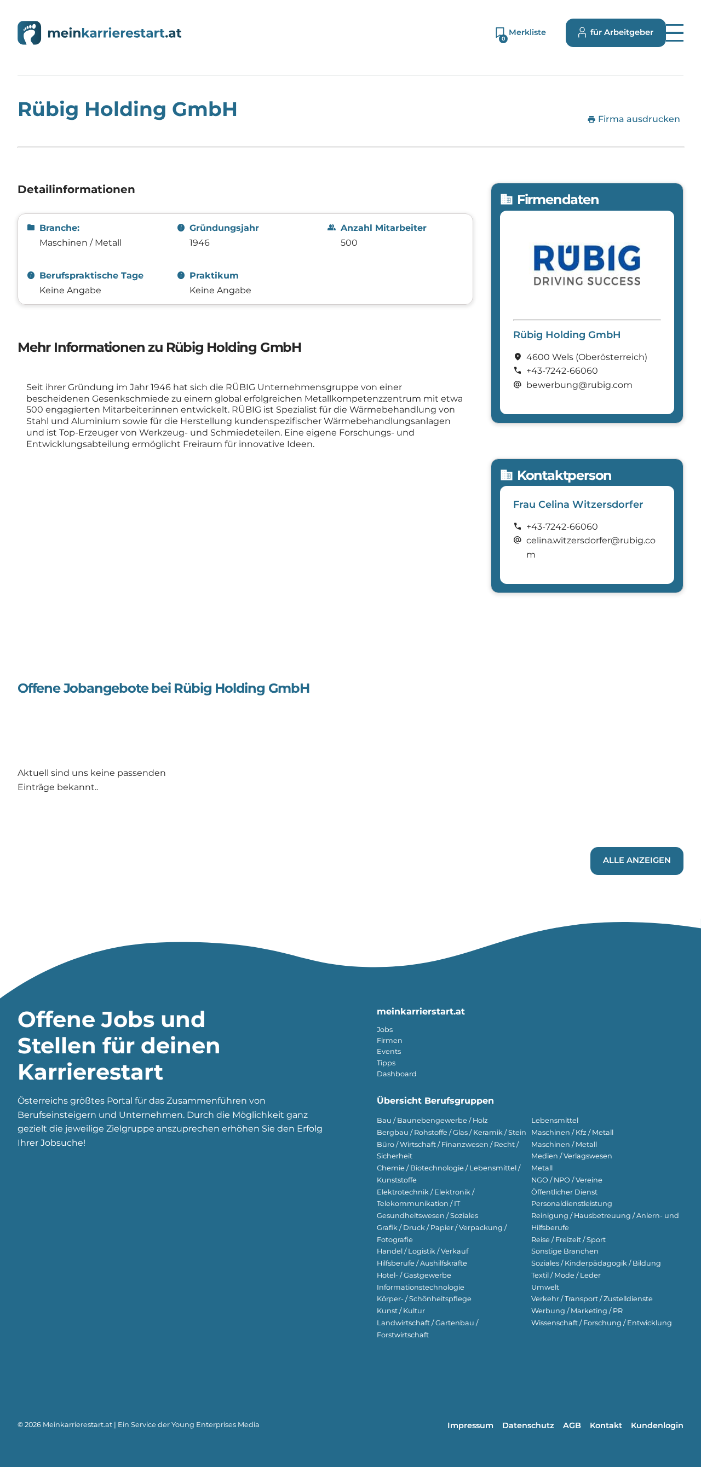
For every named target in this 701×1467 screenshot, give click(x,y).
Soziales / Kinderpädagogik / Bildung (596, 1263)
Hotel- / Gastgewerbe (414, 1275)
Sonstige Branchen (565, 1251)
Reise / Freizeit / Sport (568, 1240)
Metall (542, 1168)
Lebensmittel (554, 1120)
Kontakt (606, 1425)
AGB (572, 1425)
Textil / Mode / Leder (566, 1275)
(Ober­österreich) (611, 357)
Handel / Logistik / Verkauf (422, 1251)
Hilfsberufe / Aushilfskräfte (422, 1263)
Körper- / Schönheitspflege (424, 1299)
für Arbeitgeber (621, 32)
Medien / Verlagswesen (571, 1156)
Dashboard (397, 1074)
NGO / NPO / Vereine (566, 1180)
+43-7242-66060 (562, 371)
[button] (674, 33)
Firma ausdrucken (633, 119)
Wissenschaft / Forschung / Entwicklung (601, 1323)
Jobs (385, 1029)
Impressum (470, 1425)
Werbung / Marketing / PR (577, 1311)
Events (389, 1051)
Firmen (390, 1040)
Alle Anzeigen (637, 860)
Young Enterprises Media (215, 1424)
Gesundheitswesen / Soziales (427, 1215)
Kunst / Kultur (401, 1311)
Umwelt (545, 1287)
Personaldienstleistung (571, 1203)
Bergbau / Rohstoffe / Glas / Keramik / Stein (451, 1132)
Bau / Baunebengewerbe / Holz (432, 1120)
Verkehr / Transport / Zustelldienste (592, 1299)
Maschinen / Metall (564, 1144)
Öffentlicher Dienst (564, 1192)
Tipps (386, 1063)
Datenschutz (528, 1425)
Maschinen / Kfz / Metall (572, 1132)
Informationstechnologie (420, 1287)
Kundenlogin (657, 1425)
